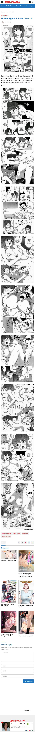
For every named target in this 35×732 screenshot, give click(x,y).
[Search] (33, 2)
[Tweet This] (22, 542)
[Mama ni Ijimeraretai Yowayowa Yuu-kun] (8, 622)
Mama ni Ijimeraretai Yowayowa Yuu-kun (7, 635)
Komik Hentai (4, 15)
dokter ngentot (6, 533)
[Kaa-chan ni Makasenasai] (8, 554)
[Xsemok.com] (12, 2)
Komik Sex (25, 533)
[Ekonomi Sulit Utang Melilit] (26, 622)
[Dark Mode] (30, 2)
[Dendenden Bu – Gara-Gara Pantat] (8, 591)
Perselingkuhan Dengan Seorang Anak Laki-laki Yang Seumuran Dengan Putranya (25, 575)
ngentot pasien (6, 537)
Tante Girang (8, 22)
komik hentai (16, 533)
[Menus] (2, 2)
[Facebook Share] (19, 542)
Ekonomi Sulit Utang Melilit (26, 636)
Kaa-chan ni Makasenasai (8, 560)
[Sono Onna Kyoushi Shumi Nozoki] (26, 592)
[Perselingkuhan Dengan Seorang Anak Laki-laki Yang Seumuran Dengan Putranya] (26, 561)
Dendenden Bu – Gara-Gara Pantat (7, 604)
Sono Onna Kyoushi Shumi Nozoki (26, 606)
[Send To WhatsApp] (32, 542)
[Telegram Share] (29, 542)
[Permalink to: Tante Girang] (2, 22)
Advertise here (26, 710)
